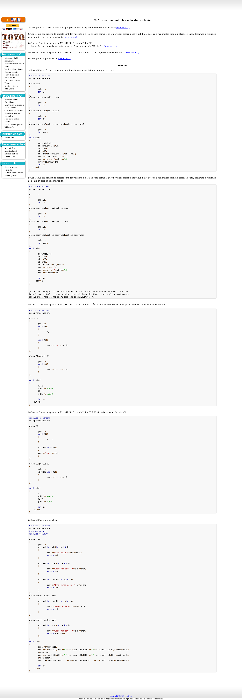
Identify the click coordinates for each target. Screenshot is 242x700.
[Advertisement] (121, 6)
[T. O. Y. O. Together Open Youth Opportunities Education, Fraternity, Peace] (13, 48)
